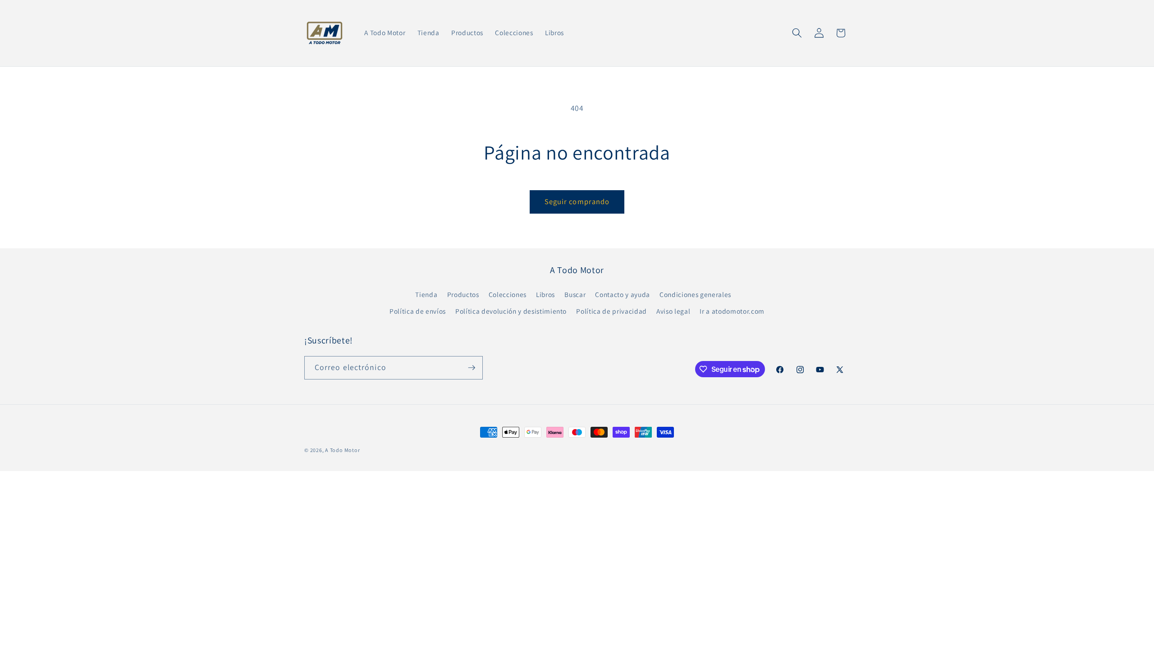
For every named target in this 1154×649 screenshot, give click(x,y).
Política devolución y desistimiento (511, 310)
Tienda (426, 294)
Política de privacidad (611, 310)
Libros (545, 294)
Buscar (575, 294)
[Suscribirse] (471, 367)
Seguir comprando (577, 201)
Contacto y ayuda (622, 294)
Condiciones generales (695, 294)
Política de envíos (417, 310)
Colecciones (508, 294)
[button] (797, 33)
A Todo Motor (342, 450)
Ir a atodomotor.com (732, 310)
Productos (463, 294)
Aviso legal (673, 310)
